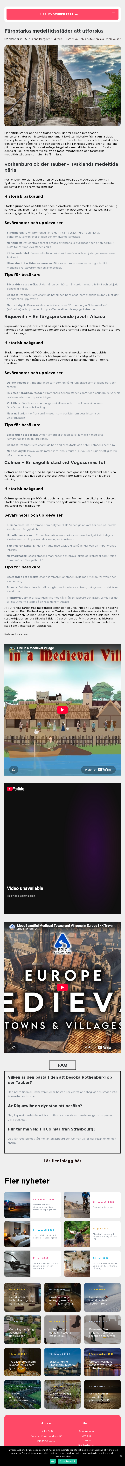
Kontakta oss (86, 1445)
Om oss (86, 1435)
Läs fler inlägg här (62, 1160)
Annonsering (86, 1431)
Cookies (86, 1440)
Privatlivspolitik (67, 1461)
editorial (57, 39)
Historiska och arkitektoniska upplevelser (93, 39)
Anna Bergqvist (41, 39)
